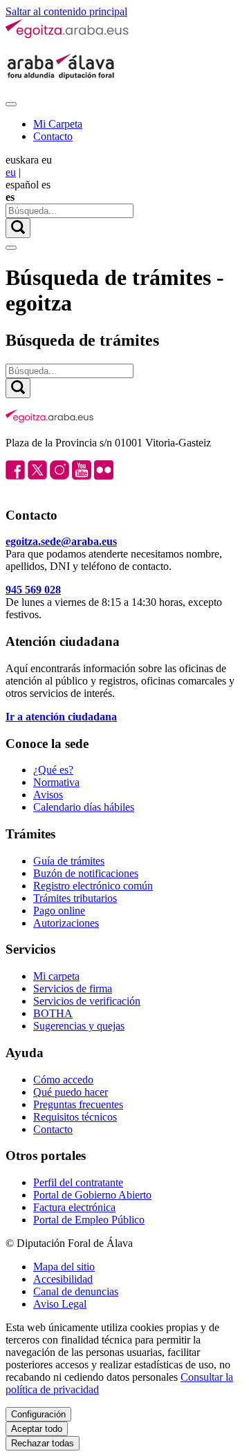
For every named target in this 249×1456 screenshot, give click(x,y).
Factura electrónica (74, 1207)
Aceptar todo (36, 1429)
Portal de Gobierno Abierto (92, 1195)
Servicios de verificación (86, 1001)
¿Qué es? (53, 770)
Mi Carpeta (57, 124)
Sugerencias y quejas (78, 1026)
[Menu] (11, 104)
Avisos (48, 794)
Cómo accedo (63, 1079)
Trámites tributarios (75, 898)
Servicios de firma (72, 988)
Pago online (59, 910)
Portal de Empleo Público (89, 1220)
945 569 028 (33, 590)
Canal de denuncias (75, 1291)
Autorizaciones (66, 923)
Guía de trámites (68, 861)
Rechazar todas (42, 1443)
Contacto (53, 136)
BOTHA (53, 1013)
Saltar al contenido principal (66, 11)
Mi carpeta (56, 976)
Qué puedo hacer (70, 1092)
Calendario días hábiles (83, 807)
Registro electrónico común (93, 886)
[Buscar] (18, 228)
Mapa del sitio (64, 1266)
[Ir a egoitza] (68, 35)
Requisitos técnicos (75, 1117)
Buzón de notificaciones (85, 873)
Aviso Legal (59, 1304)
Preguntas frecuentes (78, 1104)
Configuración (38, 1414)
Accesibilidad (63, 1279)
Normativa (56, 782)
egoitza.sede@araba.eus (61, 541)
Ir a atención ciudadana (61, 716)
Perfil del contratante (78, 1182)
